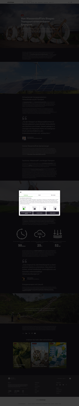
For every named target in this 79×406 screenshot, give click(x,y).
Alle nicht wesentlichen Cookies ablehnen (26, 213)
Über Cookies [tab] (53, 195)
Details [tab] (39, 195)
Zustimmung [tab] (26, 195)
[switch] (34, 209)
